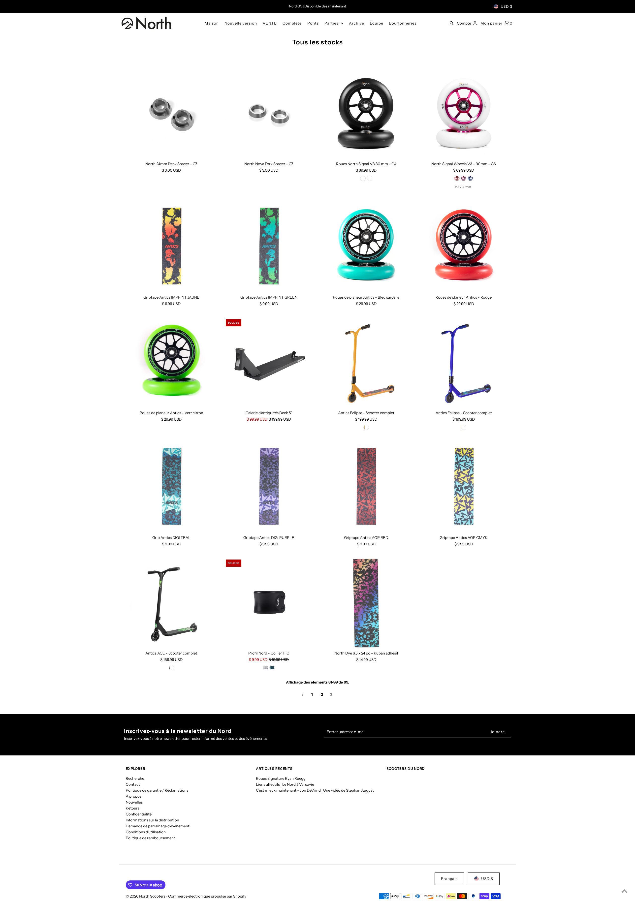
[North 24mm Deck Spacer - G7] (171, 113)
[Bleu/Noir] (463, 427)
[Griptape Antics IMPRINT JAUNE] (171, 246)
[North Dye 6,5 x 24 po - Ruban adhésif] (366, 602)
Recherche (135, 778)
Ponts (313, 23)
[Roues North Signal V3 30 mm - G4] (366, 113)
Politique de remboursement (150, 838)
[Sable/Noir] (366, 427)
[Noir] (171, 667)
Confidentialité (139, 814)
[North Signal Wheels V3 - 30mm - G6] (463, 113)
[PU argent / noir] (369, 178)
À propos (133, 796)
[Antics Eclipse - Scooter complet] (366, 362)
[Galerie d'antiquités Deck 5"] (269, 362)
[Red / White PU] (456, 178)
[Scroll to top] (624, 891)
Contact (133, 784)
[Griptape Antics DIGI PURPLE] (269, 487)
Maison (212, 23)
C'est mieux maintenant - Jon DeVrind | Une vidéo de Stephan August (315, 790)
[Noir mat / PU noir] (362, 178)
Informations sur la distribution (152, 820)
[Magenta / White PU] (463, 178)
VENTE (270, 23)
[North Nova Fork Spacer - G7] (269, 113)
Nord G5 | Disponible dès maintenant (317, 6)
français (449, 878)
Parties (331, 23)
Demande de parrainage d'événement (158, 826)
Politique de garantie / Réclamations (157, 790)
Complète (292, 23)
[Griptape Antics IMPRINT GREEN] (269, 246)
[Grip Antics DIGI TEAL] (171, 487)
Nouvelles (134, 802)
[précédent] (302, 694)
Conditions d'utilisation (146, 832)
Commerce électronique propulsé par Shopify (207, 896)
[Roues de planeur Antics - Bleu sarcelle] (366, 246)
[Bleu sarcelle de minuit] (272, 667)
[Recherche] (451, 23)
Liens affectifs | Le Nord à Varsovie (285, 784)
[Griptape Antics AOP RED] (366, 487)
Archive (356, 23)
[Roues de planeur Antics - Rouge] (463, 246)
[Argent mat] (265, 667)
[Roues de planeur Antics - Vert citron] (171, 362)
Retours (132, 808)
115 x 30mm (463, 187)
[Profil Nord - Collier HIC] (269, 602)
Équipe (376, 23)
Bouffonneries (402, 23)
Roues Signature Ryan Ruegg (281, 778)
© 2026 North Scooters (146, 896)
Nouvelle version (240, 23)
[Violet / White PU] (470, 178)
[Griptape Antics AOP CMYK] (463, 487)
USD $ (506, 6)
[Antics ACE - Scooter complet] (171, 602)
